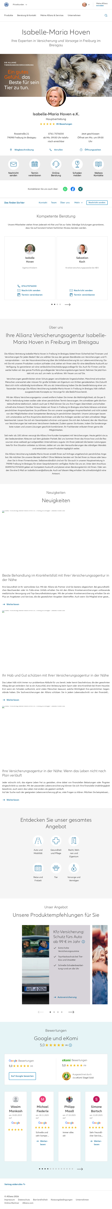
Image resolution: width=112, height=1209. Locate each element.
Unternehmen (82, 1199)
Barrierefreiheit (40, 1199)
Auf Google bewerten (22, 1076)
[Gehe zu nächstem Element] (68, 304)
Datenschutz (24, 1199)
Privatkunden (18, 4)
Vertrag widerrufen (13, 1184)
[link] (56, 168)
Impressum (9, 1199)
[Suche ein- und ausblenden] (106, 15)
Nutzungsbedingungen (62, 1199)
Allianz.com (27, 1203)
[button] (56, 96)
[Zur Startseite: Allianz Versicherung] (6, 5)
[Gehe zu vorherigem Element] (44, 304)
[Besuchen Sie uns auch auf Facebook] (73, 189)
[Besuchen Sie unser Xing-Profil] (80, 189)
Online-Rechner (11, 1203)
